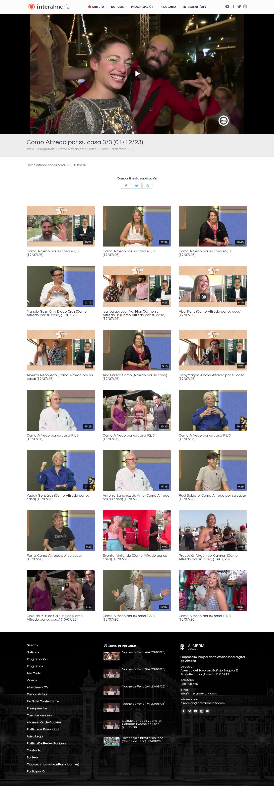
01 (132, 149)
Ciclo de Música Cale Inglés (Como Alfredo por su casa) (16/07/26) (55, 617)
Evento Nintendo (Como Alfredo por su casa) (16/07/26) (135, 557)
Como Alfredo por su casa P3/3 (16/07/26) (205, 437)
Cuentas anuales (39, 715)
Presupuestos (37, 708)
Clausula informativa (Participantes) (53, 764)
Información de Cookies (44, 722)
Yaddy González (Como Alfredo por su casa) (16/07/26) (58, 497)
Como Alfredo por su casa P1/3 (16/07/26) (53, 437)
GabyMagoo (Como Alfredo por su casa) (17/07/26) (212, 377)
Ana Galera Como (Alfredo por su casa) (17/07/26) (135, 377)
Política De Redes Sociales (46, 743)
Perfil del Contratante (43, 701)
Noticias (33, 652)
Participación (36, 771)
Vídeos (32, 680)
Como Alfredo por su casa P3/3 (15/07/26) (129, 617)
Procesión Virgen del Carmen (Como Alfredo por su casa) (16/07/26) (208, 557)
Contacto (34, 750)
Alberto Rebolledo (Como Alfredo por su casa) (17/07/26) (60, 377)
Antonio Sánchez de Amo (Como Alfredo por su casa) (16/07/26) (136, 497)
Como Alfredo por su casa (77, 149)
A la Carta (34, 673)
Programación (37, 659)
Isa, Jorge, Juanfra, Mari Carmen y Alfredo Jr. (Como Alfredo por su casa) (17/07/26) (134, 315)
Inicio (30, 149)
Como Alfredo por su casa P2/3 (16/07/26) (129, 437)
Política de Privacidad (43, 729)
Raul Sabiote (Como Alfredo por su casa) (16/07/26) (212, 497)
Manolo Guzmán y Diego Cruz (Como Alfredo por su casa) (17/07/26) (57, 313)
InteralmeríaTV (37, 687)
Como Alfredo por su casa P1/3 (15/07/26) (205, 617)
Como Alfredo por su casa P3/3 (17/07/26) (129, 253)
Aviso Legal (35, 736)
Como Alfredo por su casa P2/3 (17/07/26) (205, 253)
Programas (46, 149)
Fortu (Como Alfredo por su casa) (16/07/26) (54, 557)
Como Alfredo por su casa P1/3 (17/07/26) (53, 253)
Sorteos (33, 757)
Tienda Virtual (37, 694)
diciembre (119, 149)
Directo (32, 645)
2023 (104, 149)
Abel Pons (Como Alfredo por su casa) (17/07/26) (210, 313)
